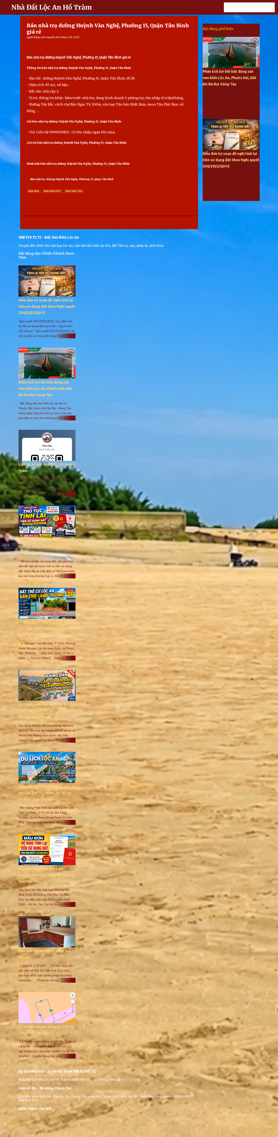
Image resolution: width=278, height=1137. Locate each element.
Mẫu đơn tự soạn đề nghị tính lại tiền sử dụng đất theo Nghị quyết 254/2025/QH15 (47, 306)
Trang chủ (15, 1123)
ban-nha (33, 191)
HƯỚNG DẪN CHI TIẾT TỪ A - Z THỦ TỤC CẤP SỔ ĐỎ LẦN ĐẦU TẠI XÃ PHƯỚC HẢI (45, 710)
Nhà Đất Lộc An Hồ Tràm (51, 7)
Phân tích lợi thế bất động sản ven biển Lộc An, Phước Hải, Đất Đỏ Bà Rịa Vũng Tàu (45, 388)
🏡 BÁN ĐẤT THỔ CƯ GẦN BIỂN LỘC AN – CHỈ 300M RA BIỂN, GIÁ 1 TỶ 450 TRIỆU (47, 628)
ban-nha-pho (52, 191)
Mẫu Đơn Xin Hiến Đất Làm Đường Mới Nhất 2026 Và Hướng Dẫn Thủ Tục (46, 875)
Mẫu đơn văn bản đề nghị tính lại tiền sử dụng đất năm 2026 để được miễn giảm (46, 546)
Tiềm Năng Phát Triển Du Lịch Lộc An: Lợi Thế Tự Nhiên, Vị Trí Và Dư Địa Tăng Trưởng (47, 792)
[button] (29, 44)
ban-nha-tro (74, 191)
